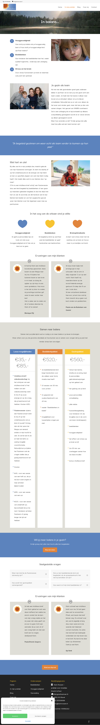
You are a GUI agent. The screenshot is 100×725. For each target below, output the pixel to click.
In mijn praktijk (70, 7)
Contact (94, 7)
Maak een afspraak (50, 667)
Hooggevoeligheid (37, 688)
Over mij (86, 7)
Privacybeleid (28, 721)
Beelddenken (35, 684)
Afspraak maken (50, 550)
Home (60, 7)
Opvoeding (35, 693)
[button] (52, 701)
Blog (78, 7)
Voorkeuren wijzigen (40, 716)
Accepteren (15, 716)
